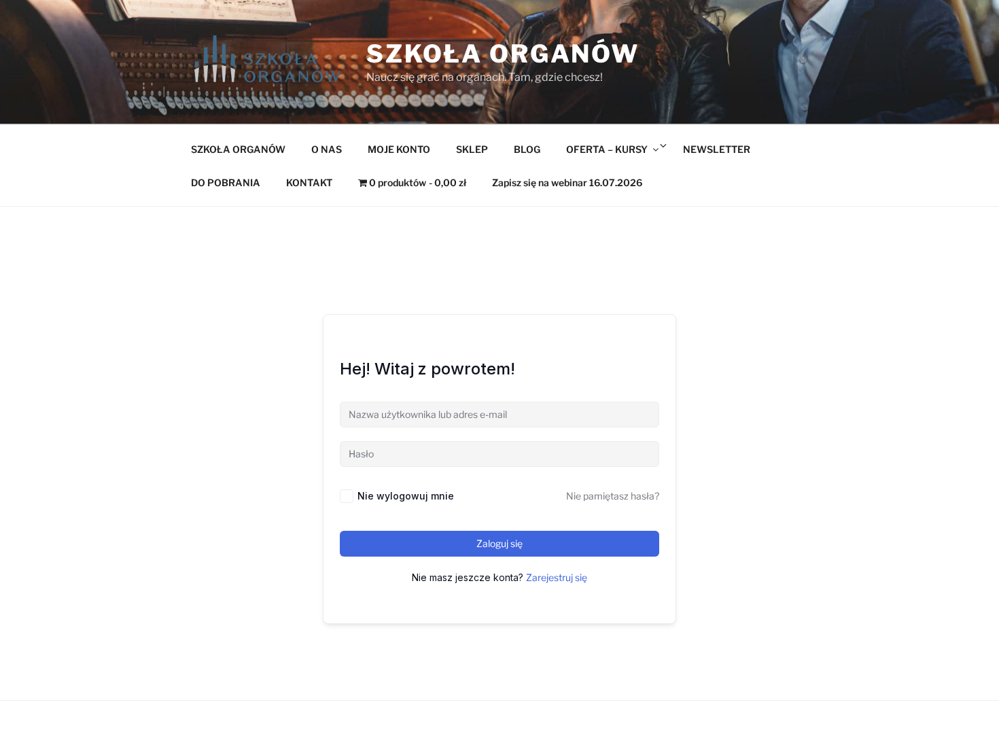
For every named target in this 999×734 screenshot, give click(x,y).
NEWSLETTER (716, 149)
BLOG (527, 149)
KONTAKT (309, 182)
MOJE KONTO (399, 149)
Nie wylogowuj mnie (405, 496)
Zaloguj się (499, 543)
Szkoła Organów (502, 54)
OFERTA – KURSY (607, 149)
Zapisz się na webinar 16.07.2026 (567, 182)
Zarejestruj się (556, 577)
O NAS (326, 149)
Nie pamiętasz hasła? (612, 496)
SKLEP (472, 149)
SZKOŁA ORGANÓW (238, 149)
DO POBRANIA (225, 182)
